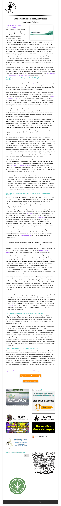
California (49, 73)
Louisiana (27, 75)
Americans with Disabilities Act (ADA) (34, 84)
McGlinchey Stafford (11, 27)
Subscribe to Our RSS (41, 436)
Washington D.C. (13, 75)
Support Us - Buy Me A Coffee (29, 376)
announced (30, 213)
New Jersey (21, 75)
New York (35, 129)
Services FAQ (37, 502)
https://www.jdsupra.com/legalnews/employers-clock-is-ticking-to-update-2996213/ (28, 371)
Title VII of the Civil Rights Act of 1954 (21, 165)
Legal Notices (28, 502)
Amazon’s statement (25, 235)
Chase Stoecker (10, 25)
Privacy (20, 502)
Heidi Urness (18, 25)
